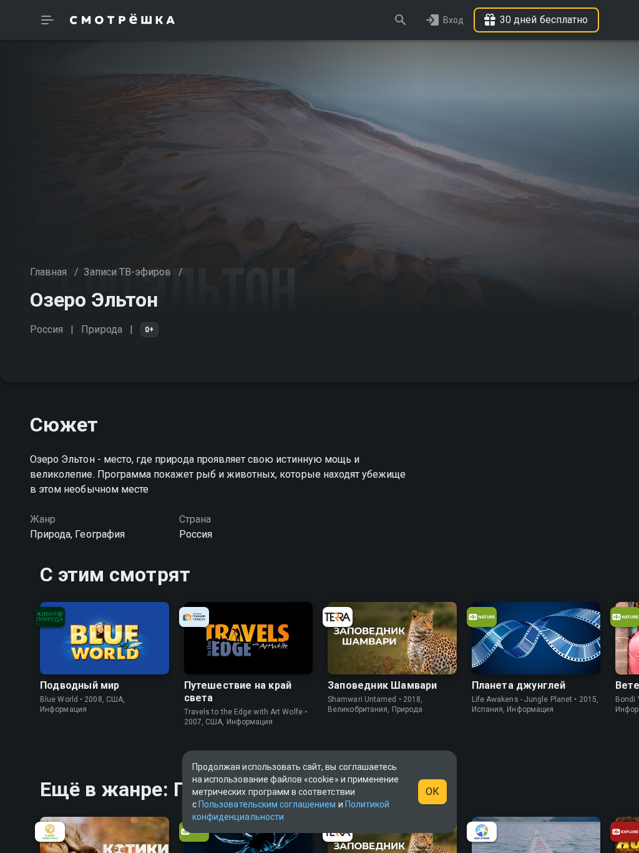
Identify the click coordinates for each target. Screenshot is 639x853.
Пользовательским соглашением (267, 804)
